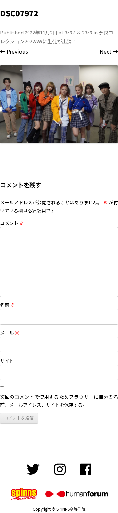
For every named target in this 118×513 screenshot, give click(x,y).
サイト (7, 360)
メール (9, 332)
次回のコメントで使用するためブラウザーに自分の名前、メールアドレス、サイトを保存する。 (59, 400)
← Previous (14, 51)
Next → (109, 51)
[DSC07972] (59, 104)
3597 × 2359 (78, 32)
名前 (7, 304)
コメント (12, 223)
